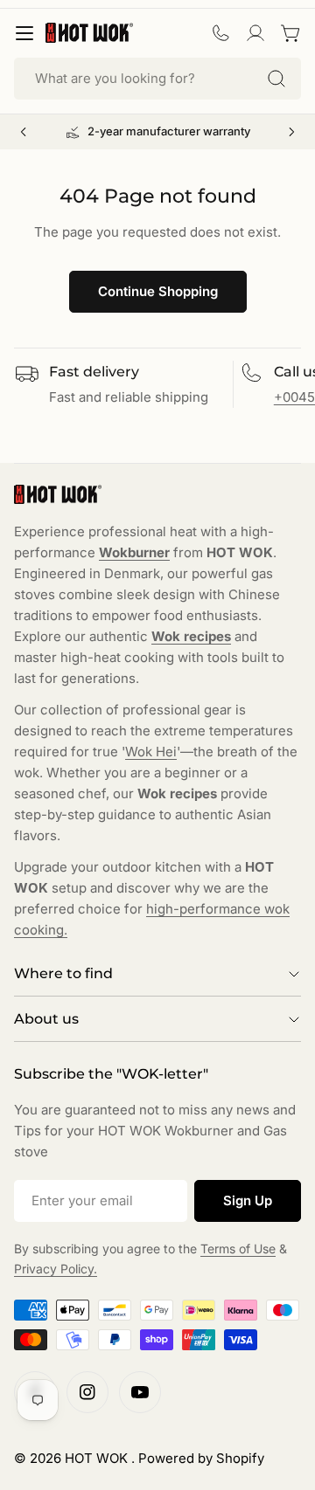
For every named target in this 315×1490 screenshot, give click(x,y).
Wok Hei (151, 751)
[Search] (276, 78)
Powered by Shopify (201, 1458)
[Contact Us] (220, 33)
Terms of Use (238, 1248)
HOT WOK (98, 1458)
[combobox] (157, 79)
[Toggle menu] (24, 33)
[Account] (255, 33)
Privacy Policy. (55, 1268)
